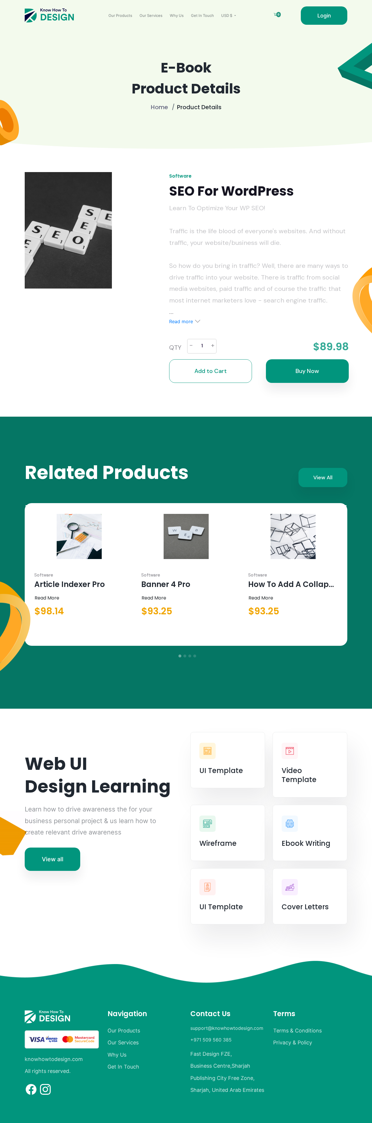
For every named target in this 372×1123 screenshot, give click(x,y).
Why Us (177, 15)
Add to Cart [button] (210, 371)
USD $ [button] (227, 15)
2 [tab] (184, 656)
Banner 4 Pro (165, 584)
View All (322, 477)
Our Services (151, 15)
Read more (181, 321)
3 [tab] (189, 656)
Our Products (120, 15)
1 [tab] (179, 656)
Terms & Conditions (297, 1030)
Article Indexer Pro (69, 584)
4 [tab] (194, 656)
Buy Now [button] (307, 371)
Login (324, 16)
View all (52, 859)
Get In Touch (202, 15)
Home (159, 107)
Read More (47, 598)
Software (180, 176)
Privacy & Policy (292, 1042)
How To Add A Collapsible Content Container (293, 584)
